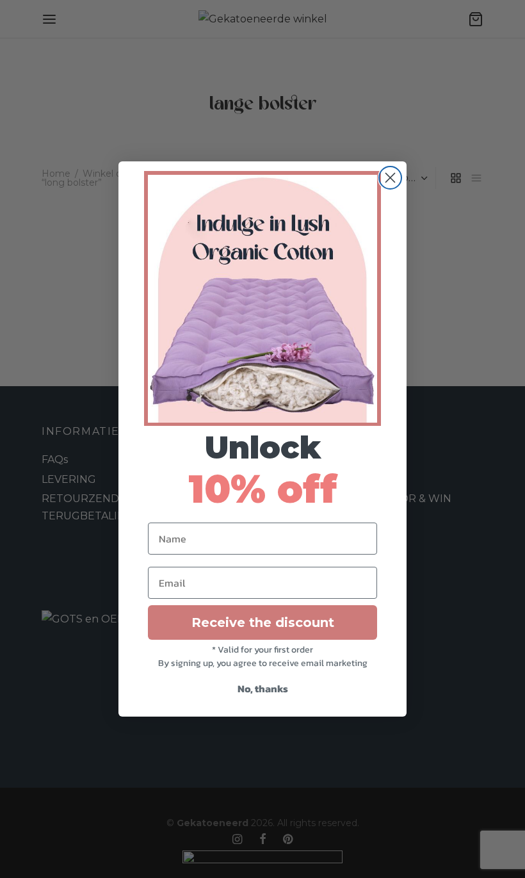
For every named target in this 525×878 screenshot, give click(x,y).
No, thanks (263, 688)
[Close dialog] (390, 178)
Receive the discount (262, 622)
